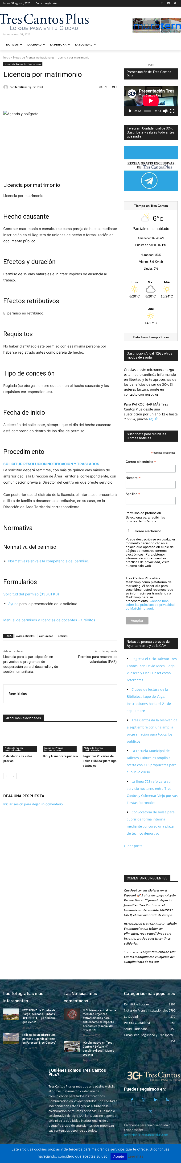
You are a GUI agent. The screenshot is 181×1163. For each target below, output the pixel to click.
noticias (62, 636)
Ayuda (13, 604)
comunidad (46, 636)
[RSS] (167, 1100)
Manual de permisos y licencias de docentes (40, 620)
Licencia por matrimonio (31, 185)
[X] (175, 3)
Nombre (133, 478)
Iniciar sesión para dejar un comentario (33, 804)
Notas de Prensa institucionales (33, 57)
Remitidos (20, 87)
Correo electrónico (141, 462)
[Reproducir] (130, 111)
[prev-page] (6, 776)
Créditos (88, 620)
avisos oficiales (25, 636)
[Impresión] (51, 99)
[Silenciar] (165, 111)
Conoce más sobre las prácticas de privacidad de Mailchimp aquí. (150, 604)
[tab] (13, 464)
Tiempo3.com (159, 337)
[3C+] (28, 21)
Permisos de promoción (143, 513)
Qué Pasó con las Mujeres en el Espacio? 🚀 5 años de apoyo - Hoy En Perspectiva (150, 895)
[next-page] (14, 776)
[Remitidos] (6, 87)
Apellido (133, 494)
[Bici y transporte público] (60, 740)
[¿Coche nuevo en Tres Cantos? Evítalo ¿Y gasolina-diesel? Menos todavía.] (72, 1046)
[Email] (40, 99)
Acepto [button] (118, 1156)
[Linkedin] (29, 99)
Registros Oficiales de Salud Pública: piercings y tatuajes (99, 760)
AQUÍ (152, 419)
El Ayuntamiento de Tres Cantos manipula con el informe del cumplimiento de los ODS (150, 957)
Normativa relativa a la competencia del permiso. (48, 561)
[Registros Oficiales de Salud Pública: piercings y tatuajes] (99, 740)
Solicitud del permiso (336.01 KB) (31, 594)
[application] (151, 101)
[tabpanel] (60, 491)
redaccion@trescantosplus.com (146, 1135)
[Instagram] (168, 3)
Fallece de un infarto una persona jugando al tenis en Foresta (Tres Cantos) (39, 1039)
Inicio (6, 57)
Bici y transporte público (60, 756)
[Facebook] (162, 3)
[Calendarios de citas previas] (20, 740)
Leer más (135, 1156)
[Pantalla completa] (172, 111)
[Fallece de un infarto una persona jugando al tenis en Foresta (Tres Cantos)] (11, 1038)
